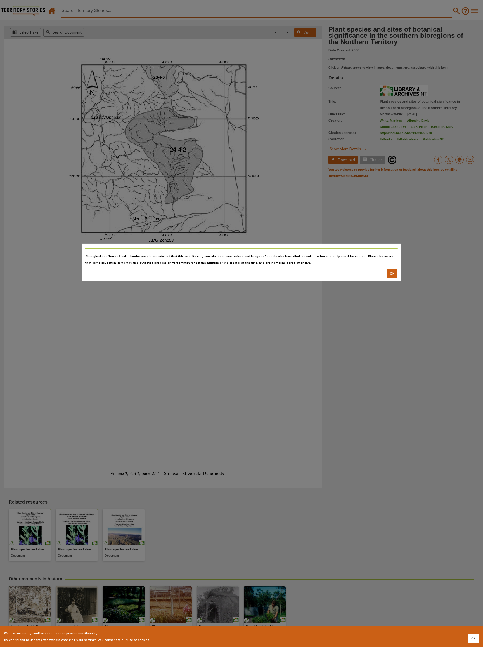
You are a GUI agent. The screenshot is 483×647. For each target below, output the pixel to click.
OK (392, 273)
